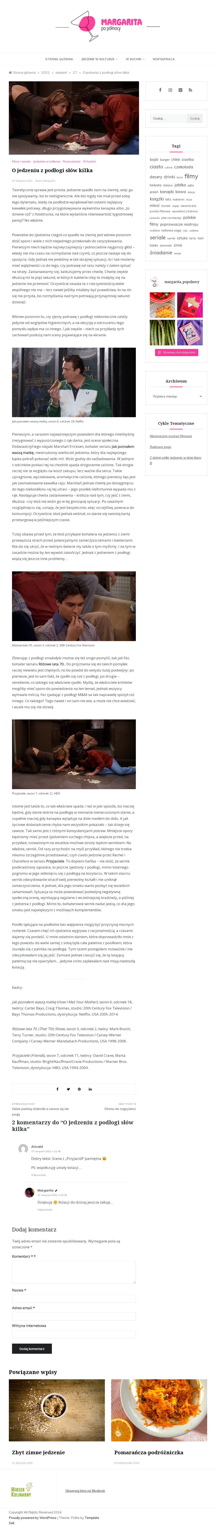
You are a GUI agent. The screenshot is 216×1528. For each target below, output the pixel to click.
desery (156, 176)
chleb (175, 159)
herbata (155, 185)
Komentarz (22, 1256)
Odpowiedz (38, 1175)
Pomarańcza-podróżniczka (148, 1452)
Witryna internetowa (29, 1325)
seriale (158, 237)
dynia (180, 177)
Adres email (23, 1307)
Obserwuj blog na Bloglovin (85, 1491)
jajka (191, 185)
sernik (171, 238)
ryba (185, 230)
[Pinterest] (180, 90)
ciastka (188, 159)
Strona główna (59, 59)
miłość (155, 205)
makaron (178, 199)
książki (157, 199)
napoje (175, 205)
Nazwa (19, 1290)
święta (177, 253)
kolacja (191, 192)
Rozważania (71, 161)
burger (165, 160)
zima (178, 245)
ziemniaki (166, 245)
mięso (189, 199)
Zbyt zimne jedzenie (38, 1452)
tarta (192, 238)
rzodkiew (193, 230)
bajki (154, 159)
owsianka (155, 218)
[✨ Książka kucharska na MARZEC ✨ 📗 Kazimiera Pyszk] (190, 332)
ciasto (156, 166)
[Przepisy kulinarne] (21, 1491)
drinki (169, 176)
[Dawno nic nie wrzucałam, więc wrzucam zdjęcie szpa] (162, 332)
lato (168, 199)
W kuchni (133, 59)
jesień (154, 192)
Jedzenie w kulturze (98, 59)
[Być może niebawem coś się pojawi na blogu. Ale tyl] (162, 305)
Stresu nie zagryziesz (120, 1109)
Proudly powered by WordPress (33, 1518)
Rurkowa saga (160, 447)
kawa (181, 191)
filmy (191, 176)
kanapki (167, 191)
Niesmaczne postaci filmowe (171, 436)
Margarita (49, 180)
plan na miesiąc (171, 217)
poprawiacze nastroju (179, 224)
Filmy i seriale (21, 161)
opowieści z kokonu (185, 211)
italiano (168, 185)
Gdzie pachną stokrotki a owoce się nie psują (40, 1111)
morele (165, 205)
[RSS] (190, 90)
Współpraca (164, 59)
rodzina (155, 230)
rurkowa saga (171, 230)
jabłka (180, 184)
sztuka (182, 238)
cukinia (169, 167)
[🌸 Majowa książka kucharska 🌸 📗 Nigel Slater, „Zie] (190, 305)
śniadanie (161, 252)
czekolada (183, 166)
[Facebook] (160, 90)
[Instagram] (170, 90)
